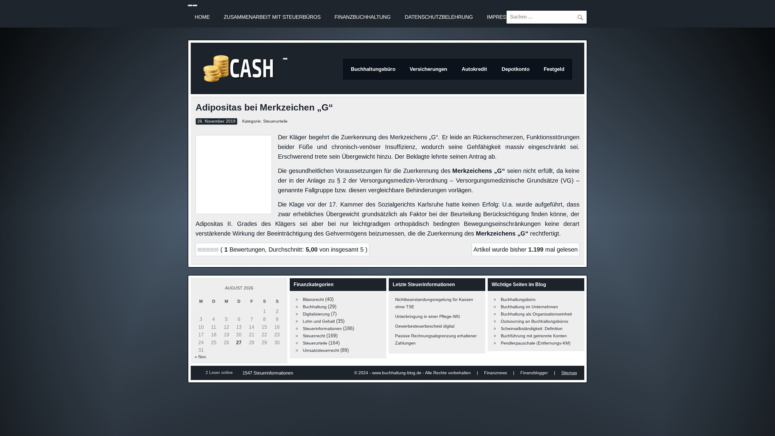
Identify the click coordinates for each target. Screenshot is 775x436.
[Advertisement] (234, 173)
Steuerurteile (275, 121)
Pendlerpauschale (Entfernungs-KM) (536, 343)
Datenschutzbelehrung (439, 17)
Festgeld (554, 69)
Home (202, 17)
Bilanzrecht (313, 299)
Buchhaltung (315, 306)
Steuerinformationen (322, 328)
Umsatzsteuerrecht (321, 350)
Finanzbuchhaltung (363, 17)
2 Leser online (219, 372)
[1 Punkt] (199, 250)
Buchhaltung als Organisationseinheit (536, 314)
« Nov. (201, 356)
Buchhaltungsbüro (373, 69)
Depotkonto (515, 69)
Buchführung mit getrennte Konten (534, 335)
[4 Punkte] (212, 250)
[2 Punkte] (204, 250)
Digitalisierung (316, 314)
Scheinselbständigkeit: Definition (531, 328)
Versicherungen (428, 69)
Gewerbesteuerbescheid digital (424, 326)
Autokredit (474, 69)
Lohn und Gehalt (319, 321)
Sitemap (569, 372)
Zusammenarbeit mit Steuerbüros (272, 17)
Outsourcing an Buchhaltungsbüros (534, 321)
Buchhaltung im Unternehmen (529, 306)
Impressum (502, 17)
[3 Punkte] (208, 250)
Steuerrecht (314, 335)
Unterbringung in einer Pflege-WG (427, 316)
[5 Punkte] (216, 250)
